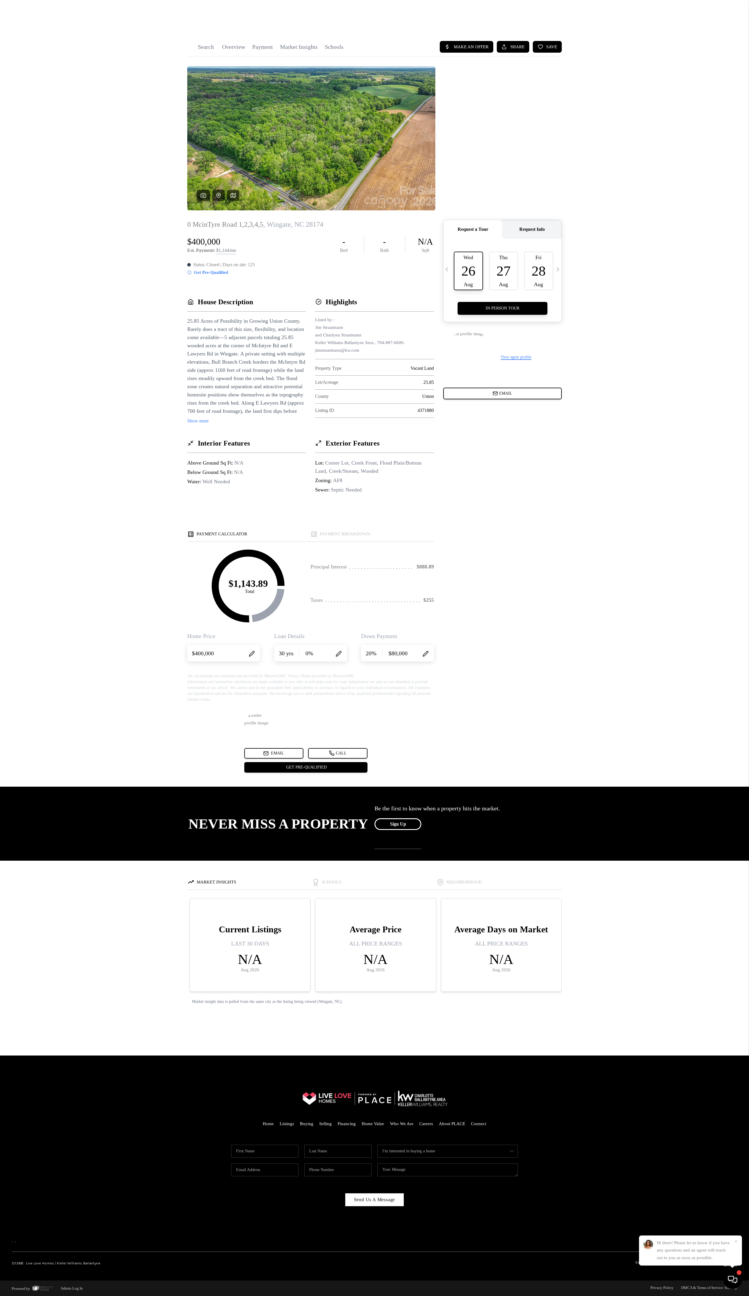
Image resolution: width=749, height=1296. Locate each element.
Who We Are (401, 1123)
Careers (426, 1123)
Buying (306, 1123)
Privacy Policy (662, 1287)
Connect (478, 1123)
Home (268, 1123)
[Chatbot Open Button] (732, 1279)
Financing (347, 1123)
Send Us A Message (374, 1199)
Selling (325, 1123)
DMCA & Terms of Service (702, 1287)
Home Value (373, 1123)
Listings (287, 1123)
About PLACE (452, 1123)
